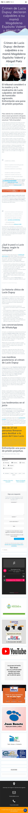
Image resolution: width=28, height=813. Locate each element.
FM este (7, 2)
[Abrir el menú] (3, 459)
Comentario (14, 502)
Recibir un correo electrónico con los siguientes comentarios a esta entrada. (14, 531)
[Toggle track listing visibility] (23, 576)
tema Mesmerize (14, 811)
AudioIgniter (16, 592)
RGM (7, 64)
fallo (16, 473)
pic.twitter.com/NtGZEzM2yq (14, 219)
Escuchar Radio (14, 769)
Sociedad (12, 64)
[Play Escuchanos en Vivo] (5, 570)
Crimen (12, 473)
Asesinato (7, 473)
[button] (23, 580)
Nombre (14, 516)
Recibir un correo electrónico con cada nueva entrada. (14, 535)
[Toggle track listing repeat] (4, 576)
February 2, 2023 (17, 185)
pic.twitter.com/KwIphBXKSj (11, 180)
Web (14, 526)
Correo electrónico (14, 521)
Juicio (20, 473)
